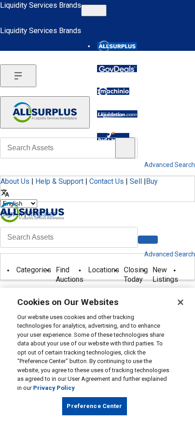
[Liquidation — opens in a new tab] (117, 114)
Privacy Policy (54, 387)
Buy (152, 181)
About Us (14, 181)
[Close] (180, 302)
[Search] (148, 240)
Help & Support (59, 181)
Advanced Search (169, 254)
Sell (136, 181)
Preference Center (94, 406)
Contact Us (106, 181)
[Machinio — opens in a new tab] (113, 91)
